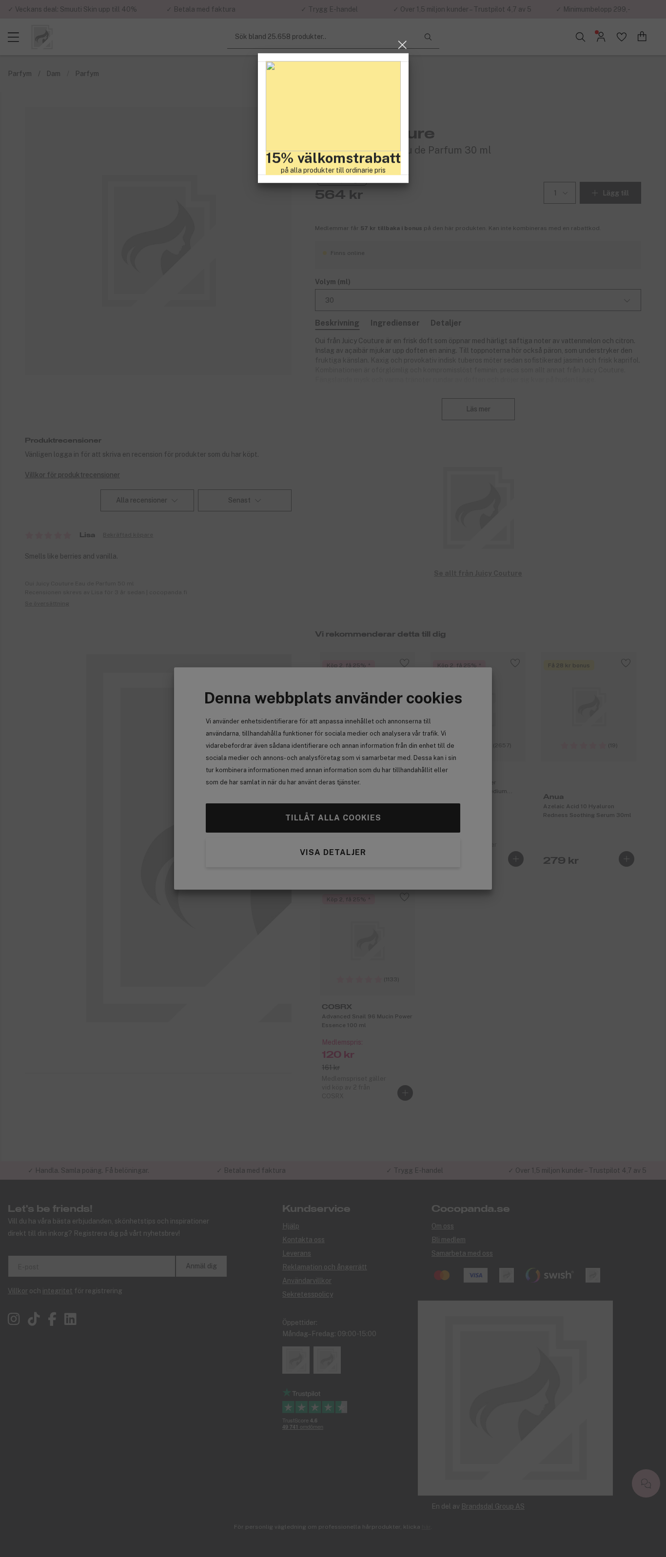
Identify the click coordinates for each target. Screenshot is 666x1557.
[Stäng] (402, 705)
